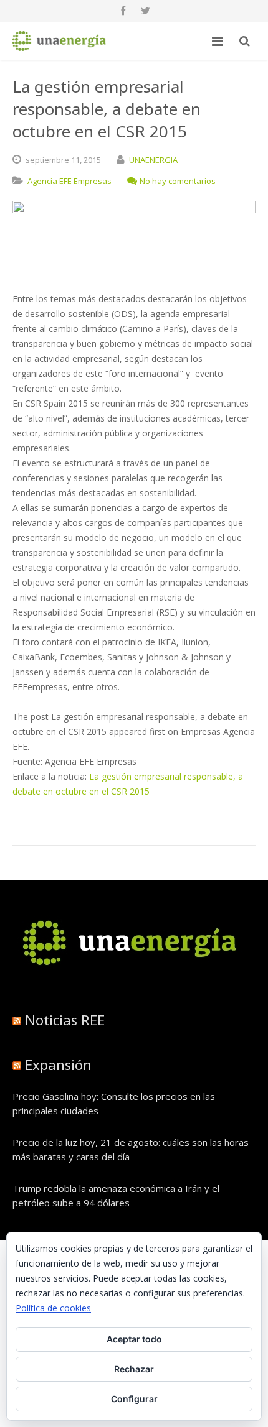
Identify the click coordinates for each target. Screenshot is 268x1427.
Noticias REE (65, 1019)
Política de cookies (53, 1308)
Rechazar (134, 1369)
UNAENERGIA (153, 159)
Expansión (58, 1064)
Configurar (134, 1398)
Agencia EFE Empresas (69, 181)
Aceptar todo (134, 1339)
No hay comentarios (178, 181)
